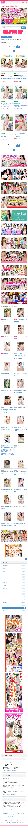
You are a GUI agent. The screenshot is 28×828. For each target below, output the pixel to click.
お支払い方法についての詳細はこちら (11, 770)
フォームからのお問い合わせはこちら (11, 809)
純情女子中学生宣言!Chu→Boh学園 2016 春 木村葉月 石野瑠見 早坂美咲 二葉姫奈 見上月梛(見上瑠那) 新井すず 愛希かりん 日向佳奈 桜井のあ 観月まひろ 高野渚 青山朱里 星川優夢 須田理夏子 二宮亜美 (7, 451)
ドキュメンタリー (14, 596)
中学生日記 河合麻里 (7, 353)
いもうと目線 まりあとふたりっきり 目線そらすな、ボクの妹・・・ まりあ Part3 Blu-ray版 (7, 410)
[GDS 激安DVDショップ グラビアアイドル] (3, 2)
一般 (14, 599)
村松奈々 (4, 33)
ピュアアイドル (14, 577)
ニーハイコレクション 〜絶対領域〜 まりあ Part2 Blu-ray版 (7, 525)
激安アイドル (14, 571)
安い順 (10, 46)
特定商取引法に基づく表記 (19, 814)
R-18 (14, 610)
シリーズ (14, 585)
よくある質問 (8, 814)
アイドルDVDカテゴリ (7, 36)
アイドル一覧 (13, 39)
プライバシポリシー (18, 820)
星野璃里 (9, 33)
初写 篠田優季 (6, 373)
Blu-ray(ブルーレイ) (14, 579)
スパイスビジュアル (5, 80)
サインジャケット (14, 582)
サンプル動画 (14, 588)
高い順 (14, 46)
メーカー (14, 602)
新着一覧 (14, 568)
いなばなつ (14, 33)
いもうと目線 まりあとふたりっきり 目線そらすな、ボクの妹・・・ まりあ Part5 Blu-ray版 (20, 356)
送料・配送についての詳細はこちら (11, 794)
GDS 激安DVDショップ (16, 822)
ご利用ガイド (5, 813)
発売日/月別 (14, 565)
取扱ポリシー (12, 813)
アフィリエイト (8, 820)
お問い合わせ (10, 816)
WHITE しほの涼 (21, 506)
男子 (14, 591)
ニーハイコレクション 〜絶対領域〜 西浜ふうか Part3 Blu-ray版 (20, 429)
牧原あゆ (19, 33)
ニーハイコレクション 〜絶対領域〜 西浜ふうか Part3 (20, 473)
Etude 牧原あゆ (6, 336)
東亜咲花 (14, 607)
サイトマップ (17, 816)
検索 (24, 27)
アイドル (14, 574)
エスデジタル (17, 136)
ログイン (25, 2)
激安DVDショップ (5, 39)
